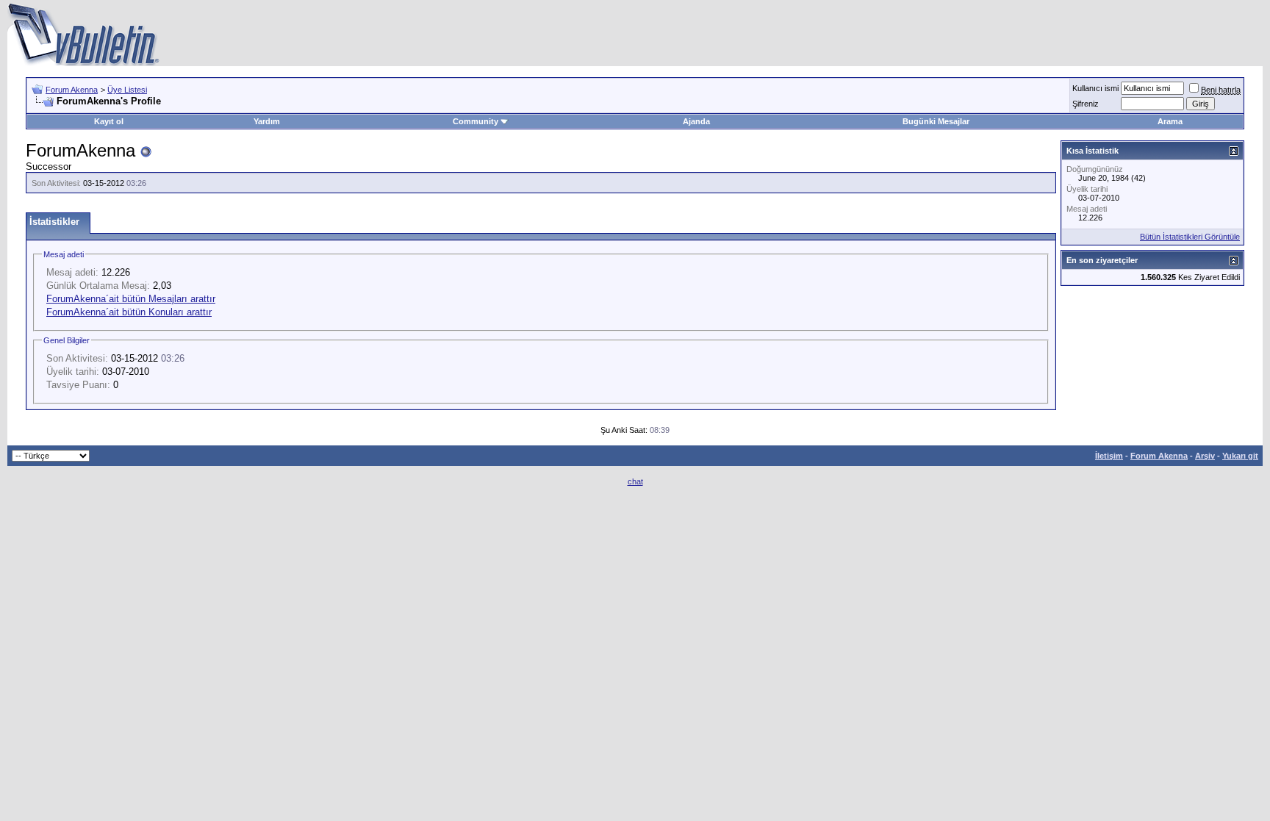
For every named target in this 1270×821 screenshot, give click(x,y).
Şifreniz (1085, 103)
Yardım (267, 121)
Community (475, 121)
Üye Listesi (127, 89)
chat (635, 481)
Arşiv (1205, 455)
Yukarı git (1240, 455)
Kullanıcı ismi (1095, 88)
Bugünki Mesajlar (936, 121)
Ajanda (696, 121)
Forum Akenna (72, 89)
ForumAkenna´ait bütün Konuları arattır (129, 312)
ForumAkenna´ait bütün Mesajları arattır (130, 298)
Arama (1170, 121)
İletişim (1109, 455)
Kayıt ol (108, 121)
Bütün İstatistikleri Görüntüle (1190, 236)
